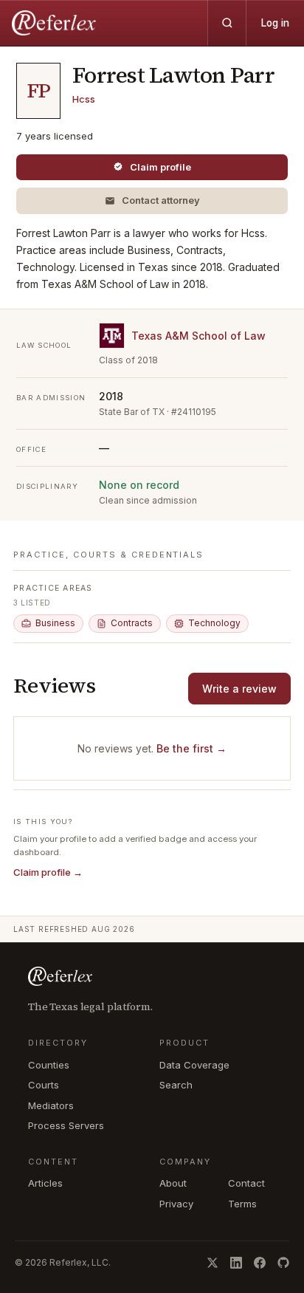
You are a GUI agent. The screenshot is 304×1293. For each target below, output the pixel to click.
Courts (43, 1085)
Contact (246, 1183)
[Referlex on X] (212, 1263)
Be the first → (191, 748)
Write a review (239, 688)
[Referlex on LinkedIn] (236, 1263)
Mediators (51, 1105)
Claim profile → (48, 872)
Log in (275, 23)
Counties (48, 1065)
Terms (242, 1204)
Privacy (176, 1204)
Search (176, 1085)
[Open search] (226, 23)
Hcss (83, 99)
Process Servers (66, 1125)
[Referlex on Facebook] (260, 1263)
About (173, 1183)
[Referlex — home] (56, 22)
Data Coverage (194, 1065)
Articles (45, 1183)
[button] (152, 201)
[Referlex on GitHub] (283, 1263)
